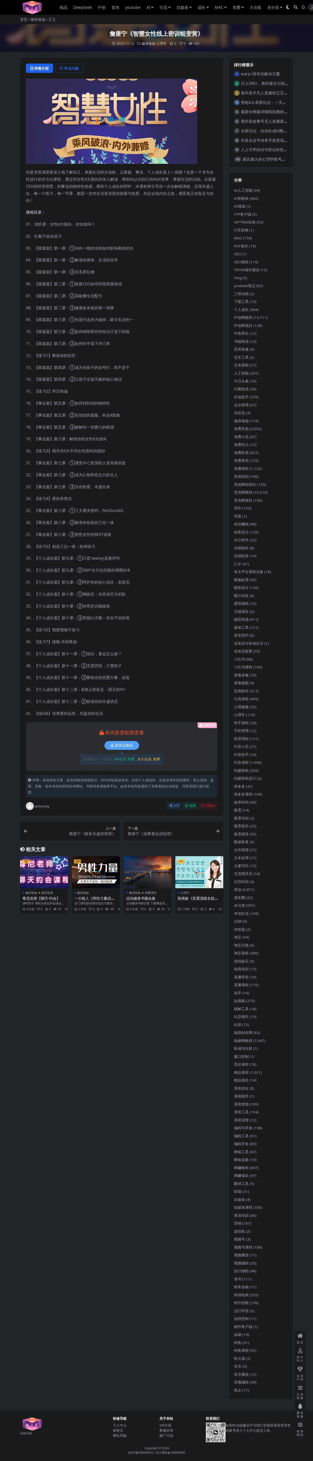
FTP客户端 (242, 214)
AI (148, 7)
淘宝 (237, 937)
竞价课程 (241, 1064)
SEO (237, 253)
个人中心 (120, 1425)
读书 (237, 1278)
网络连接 (241, 1159)
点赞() (210, 806)
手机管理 (241, 730)
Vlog (238, 277)
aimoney (42, 806)
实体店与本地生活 (248, 643)
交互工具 (241, 357)
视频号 (239, 1239)
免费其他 (241, 428)
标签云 (118, 1430)
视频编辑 (241, 1263)
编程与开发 (243, 1127)
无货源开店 (243, 873)
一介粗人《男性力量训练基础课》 (94, 900)
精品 (63, 7)
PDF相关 (241, 246)
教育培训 (241, 818)
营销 (237, 1223)
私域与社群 (243, 1048)
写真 (237, 516)
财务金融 (241, 1286)
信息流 (239, 412)
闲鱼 (237, 1342)
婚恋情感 (47, 893)
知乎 (237, 992)
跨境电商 (241, 1294)
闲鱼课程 (241, 1350)
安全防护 (241, 635)
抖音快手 (241, 754)
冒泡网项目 (243, 500)
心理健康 (241, 706)
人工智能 (241, 373)
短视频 (239, 1000)
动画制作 (241, 547)
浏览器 (239, 929)
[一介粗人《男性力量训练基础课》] (96, 872)
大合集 (255, 7)
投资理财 (241, 738)
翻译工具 (241, 1183)
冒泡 (115, 7)
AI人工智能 (243, 190)
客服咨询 (166, 1430)
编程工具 (241, 1135)
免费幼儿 (241, 444)
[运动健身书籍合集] (148, 872)
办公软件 (241, 539)
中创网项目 (243, 325)
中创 (102, 7)
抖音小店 (241, 746)
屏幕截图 (241, 682)
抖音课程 (241, 762)
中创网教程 (243, 317)
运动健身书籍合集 (141, 898)
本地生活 (241, 913)
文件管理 (241, 849)
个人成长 (241, 309)
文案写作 (241, 865)
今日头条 (241, 380)
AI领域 (239, 206)
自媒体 (182, 7)
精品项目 (241, 1080)
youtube (133, 7)
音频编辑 (241, 1382)
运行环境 (241, 1310)
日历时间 (241, 881)
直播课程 (241, 984)
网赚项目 (241, 1175)
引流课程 (241, 698)
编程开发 (241, 1143)
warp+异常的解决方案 (260, 74)
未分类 (273, 7)
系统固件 (241, 1096)
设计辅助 (241, 1270)
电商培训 (241, 968)
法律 (237, 921)
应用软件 (241, 690)
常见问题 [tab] (71, 68)
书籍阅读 (241, 341)
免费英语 (241, 460)
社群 (237, 1024)
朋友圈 (239, 897)
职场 (237, 1191)
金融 (237, 1334)
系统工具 (241, 1111)
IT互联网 (241, 230)
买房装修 (241, 349)
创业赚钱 (241, 523)
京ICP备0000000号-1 (142, 1452)
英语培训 (241, 1215)
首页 (23, 19)
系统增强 (241, 1104)
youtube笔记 (244, 285)
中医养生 (241, 333)
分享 (176, 806)
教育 (237, 810)
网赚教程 (241, 1167)
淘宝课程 (241, 953)
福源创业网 (243, 1032)
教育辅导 (241, 833)
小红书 (239, 659)
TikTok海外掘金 (246, 269)
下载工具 (241, 301)
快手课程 (241, 722)
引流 (163, 7)
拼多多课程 (243, 794)
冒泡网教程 (243, 492)
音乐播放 (241, 1374)
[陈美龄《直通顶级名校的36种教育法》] (199, 872)
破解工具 (241, 1008)
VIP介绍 (165, 1425)
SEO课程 (241, 261)
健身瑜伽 (38, 19)
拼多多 (239, 786)
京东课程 (241, 365)
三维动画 (241, 293)
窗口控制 (241, 1056)
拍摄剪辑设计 (245, 778)
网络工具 (241, 1151)
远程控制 (241, 1318)
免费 (236, 7)
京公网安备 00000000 (170, 1452)
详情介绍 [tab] (41, 68)
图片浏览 (241, 595)
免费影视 (241, 452)
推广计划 (166, 1435)
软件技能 (241, 1302)
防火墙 (239, 1358)
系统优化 (241, 1088)
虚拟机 (239, 1231)
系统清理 (241, 1120)
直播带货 (241, 976)
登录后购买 (124, 745)
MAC (219, 7)
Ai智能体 (241, 198)
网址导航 (120, 1435)
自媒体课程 (243, 1207)
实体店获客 (243, 651)
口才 (237, 563)
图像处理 (241, 579)
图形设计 (241, 587)
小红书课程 (243, 666)
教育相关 (241, 825)
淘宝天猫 (241, 945)
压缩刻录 (241, 555)
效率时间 (241, 802)
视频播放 (241, 1254)
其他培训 (241, 476)
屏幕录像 (241, 675)
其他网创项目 (245, 484)
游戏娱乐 (241, 961)
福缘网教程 (243, 1040)
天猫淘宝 (241, 611)
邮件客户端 (243, 1326)
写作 (237, 508)
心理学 (161, 43)
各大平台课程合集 (248, 571)
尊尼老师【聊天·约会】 (41, 898)
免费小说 (241, 436)
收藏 (192, 806)
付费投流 (241, 389)
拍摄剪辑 (241, 770)
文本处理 (241, 857)
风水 (237, 1390)
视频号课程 (243, 1247)
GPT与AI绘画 (245, 222)
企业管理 (241, 404)
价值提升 (241, 396)
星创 (237, 889)
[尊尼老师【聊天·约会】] (44, 872)
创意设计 (241, 532)
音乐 (237, 1366)
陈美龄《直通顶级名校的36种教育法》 (199, 900)
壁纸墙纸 (241, 603)
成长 (201, 7)
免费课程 (150, 893)
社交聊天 (241, 1016)
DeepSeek (82, 7)
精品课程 (241, 1072)
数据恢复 (241, 841)
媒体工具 (241, 627)
